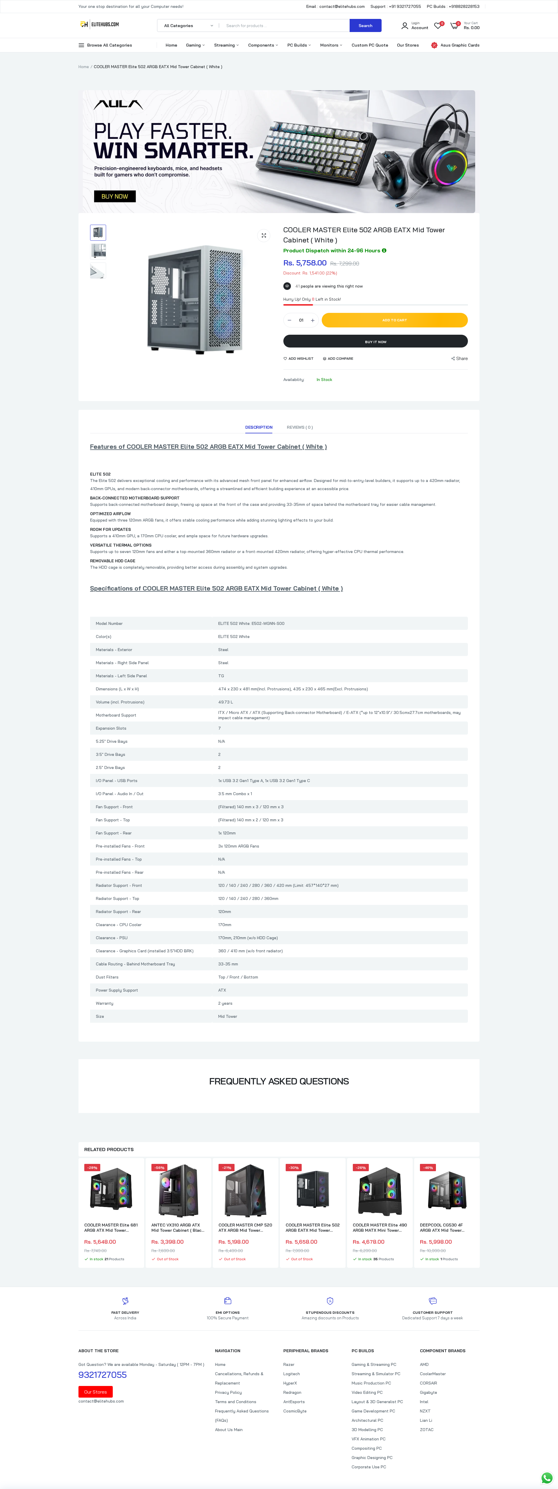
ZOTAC (427, 1429)
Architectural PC (367, 1420)
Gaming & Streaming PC (374, 1364)
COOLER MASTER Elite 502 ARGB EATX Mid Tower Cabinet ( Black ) (313, 1227)
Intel (424, 1401)
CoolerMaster (433, 1373)
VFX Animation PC (369, 1439)
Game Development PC (373, 1411)
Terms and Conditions (235, 1401)
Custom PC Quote (370, 45)
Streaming (225, 45)
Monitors (329, 45)
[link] (133, 1173)
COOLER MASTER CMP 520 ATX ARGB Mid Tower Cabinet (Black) (245, 1227)
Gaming (194, 45)
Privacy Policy (228, 1392)
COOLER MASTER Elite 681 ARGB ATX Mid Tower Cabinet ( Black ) (111, 1227)
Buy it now (376, 342)
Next (479, 1213)
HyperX (290, 1383)
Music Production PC (371, 1383)
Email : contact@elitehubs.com (335, 6)
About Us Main (229, 1429)
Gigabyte (428, 1392)
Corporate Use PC (369, 1466)
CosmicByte (295, 1411)
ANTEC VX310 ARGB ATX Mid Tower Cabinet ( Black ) (177, 1227)
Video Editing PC (367, 1392)
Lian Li (426, 1420)
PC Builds (297, 45)
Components (261, 45)
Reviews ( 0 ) (300, 427)
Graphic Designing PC (372, 1457)
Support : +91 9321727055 (396, 6)
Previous (78, 1213)
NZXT (425, 1411)
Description (258, 427)
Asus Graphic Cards (460, 45)
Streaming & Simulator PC (376, 1373)
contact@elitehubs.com (101, 1401)
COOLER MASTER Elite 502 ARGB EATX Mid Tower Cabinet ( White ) (364, 234)
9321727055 (102, 1374)
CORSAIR (428, 1383)
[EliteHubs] (99, 25)
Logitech (291, 1373)
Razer (288, 1364)
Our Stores (408, 45)
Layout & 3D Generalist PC (377, 1401)
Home (171, 45)
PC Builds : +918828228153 (453, 6)
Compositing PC (367, 1448)
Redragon (292, 1392)
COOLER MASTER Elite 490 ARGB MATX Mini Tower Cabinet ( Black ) (380, 1227)
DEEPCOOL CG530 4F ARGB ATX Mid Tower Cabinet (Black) (441, 1227)
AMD (424, 1364)
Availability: (294, 379)
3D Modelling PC (367, 1429)
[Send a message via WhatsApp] (547, 1478)
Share (462, 358)
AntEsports (294, 1401)
